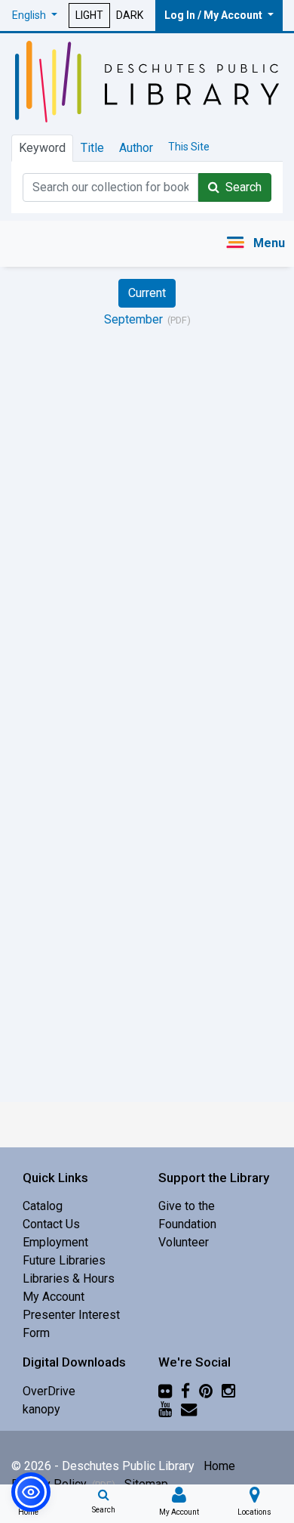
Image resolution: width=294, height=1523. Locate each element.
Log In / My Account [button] (214, 15)
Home (219, 1466)
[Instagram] (228, 1391)
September (133, 319)
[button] (34, 15)
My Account (53, 1296)
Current (147, 293)
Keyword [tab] (42, 148)
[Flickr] (165, 1391)
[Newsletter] (189, 1409)
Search (240, 187)
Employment (55, 1242)
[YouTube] (165, 1409)
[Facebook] (185, 1391)
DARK (129, 15)
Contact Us (51, 1224)
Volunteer (183, 1242)
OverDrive (49, 1391)
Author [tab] (136, 148)
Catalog (43, 1206)
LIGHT (89, 15)
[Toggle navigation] (255, 244)
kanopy (41, 1409)
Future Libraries (64, 1260)
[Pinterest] (206, 1391)
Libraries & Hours (69, 1278)
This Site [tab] (189, 147)
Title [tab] (92, 148)
